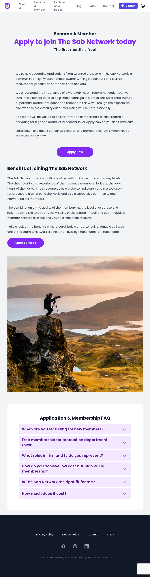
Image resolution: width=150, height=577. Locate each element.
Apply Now (75, 152)
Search (130, 6)
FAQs (110, 534)
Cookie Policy (70, 534)
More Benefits (25, 243)
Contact (93, 534)
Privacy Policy (44, 534)
